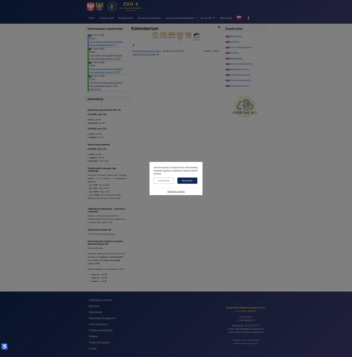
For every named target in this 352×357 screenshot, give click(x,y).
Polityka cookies (176, 191)
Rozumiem (187, 180)
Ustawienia (164, 180)
